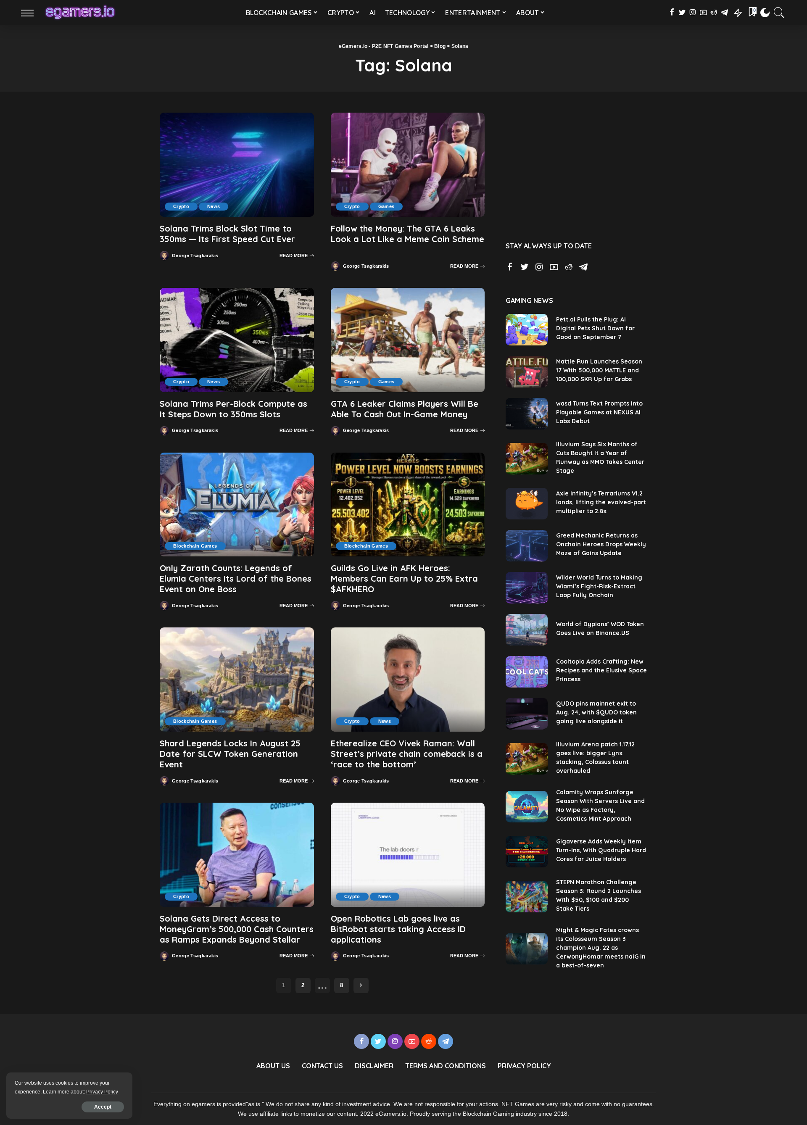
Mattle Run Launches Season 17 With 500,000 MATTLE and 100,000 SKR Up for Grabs (599, 370)
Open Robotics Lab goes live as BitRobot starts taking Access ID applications (398, 929)
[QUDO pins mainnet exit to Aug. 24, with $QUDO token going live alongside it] (527, 714)
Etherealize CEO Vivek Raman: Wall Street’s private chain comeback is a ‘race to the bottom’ (407, 753)
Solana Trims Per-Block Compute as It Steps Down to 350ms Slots (233, 408)
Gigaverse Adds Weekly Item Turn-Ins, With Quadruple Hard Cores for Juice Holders (601, 850)
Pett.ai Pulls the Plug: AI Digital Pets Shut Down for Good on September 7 (595, 328)
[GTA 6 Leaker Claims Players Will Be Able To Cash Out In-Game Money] (408, 340)
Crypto (181, 206)
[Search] (779, 12)
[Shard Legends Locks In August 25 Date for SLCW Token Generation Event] (237, 679)
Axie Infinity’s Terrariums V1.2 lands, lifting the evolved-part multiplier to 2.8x (601, 502)
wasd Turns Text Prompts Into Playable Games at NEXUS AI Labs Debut (599, 412)
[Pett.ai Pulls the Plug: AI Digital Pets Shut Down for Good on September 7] (527, 329)
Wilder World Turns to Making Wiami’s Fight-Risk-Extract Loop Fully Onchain (599, 586)
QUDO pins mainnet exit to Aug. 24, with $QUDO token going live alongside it (596, 712)
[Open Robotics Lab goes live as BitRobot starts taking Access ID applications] (408, 855)
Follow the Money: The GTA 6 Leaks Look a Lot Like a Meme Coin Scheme (407, 233)
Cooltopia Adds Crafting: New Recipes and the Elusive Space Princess (601, 670)
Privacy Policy (102, 1092)
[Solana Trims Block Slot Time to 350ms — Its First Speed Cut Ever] (237, 165)
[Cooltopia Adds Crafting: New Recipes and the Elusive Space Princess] (527, 672)
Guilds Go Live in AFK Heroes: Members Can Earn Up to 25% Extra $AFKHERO (404, 578)
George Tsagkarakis (195, 255)
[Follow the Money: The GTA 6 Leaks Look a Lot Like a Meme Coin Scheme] (408, 165)
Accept (102, 1107)
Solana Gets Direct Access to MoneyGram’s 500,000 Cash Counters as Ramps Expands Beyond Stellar (237, 929)
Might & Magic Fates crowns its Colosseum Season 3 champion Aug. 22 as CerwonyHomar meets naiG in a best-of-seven (601, 947)
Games (386, 206)
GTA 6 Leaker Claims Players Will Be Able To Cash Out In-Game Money (404, 408)
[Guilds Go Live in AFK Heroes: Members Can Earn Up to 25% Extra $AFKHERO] (408, 505)
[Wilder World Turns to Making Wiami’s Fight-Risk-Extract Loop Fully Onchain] (527, 587)
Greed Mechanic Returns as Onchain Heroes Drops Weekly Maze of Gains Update (601, 544)
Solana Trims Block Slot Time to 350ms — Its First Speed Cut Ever (227, 233)
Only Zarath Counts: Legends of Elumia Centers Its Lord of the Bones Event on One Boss (235, 578)
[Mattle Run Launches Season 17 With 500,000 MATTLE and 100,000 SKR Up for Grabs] (527, 371)
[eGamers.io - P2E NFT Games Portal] (80, 12)
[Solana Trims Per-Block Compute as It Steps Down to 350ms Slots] (237, 340)
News (213, 206)
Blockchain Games (195, 545)
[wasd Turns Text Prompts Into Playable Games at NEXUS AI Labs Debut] (527, 413)
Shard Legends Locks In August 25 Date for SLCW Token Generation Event (230, 753)
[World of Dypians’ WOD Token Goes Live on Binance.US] (527, 629)
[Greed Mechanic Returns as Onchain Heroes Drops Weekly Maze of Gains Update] (527, 545)
